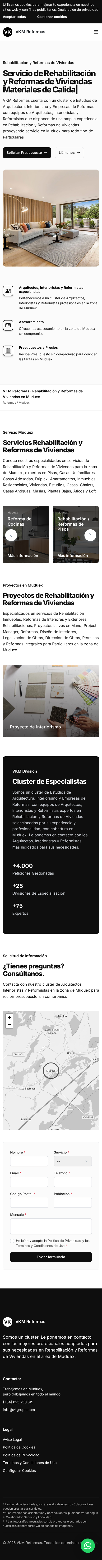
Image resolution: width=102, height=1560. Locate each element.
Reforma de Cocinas (20, 521)
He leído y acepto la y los (52, 1243)
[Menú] (96, 32)
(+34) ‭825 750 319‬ (18, 1402)
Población (63, 1194)
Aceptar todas (14, 17)
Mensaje (18, 1215)
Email (15, 1173)
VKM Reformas (29, 31)
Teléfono (62, 1173)
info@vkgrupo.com (19, 1409)
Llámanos (67, 152)
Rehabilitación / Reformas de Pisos (73, 524)
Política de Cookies (19, 1447)
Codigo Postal (22, 1194)
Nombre (17, 1152)
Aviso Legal (12, 1439)
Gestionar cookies (52, 17)
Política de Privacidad (64, 1241)
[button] (90, 535)
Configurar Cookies (19, 1470)
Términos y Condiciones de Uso (40, 1246)
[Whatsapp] (88, 1546)
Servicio (61, 1152)
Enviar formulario (51, 1257)
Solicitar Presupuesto (24, 152)
